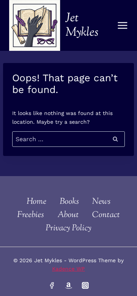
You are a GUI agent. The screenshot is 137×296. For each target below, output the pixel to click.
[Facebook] (52, 285)
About (68, 215)
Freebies (30, 215)
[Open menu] (123, 25)
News (101, 202)
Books (69, 202)
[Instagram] (85, 285)
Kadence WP (68, 269)
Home (36, 202)
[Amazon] (68, 285)
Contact (106, 215)
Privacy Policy (68, 228)
